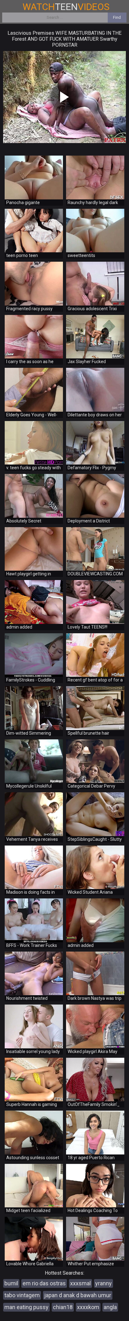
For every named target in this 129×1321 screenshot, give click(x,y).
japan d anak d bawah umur (77, 1295)
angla (110, 1307)
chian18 (63, 1307)
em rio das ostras (44, 1283)
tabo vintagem (22, 1295)
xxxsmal (80, 1283)
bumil (11, 1283)
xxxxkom (88, 1307)
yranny (103, 1283)
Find (117, 17)
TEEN (66, 6)
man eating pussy (26, 1307)
